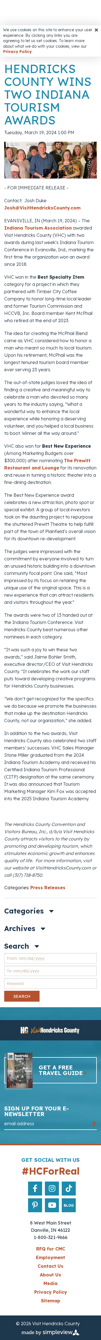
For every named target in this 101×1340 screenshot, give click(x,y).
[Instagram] (52, 1188)
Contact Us (50, 1266)
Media (50, 1283)
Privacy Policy (17, 51)
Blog (69, 1205)
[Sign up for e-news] (95, 1123)
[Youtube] (52, 1205)
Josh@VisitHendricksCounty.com (42, 208)
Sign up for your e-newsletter (36, 1111)
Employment (50, 1257)
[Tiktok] (69, 1188)
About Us (50, 1275)
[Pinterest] (35, 1205)
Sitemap (50, 1300)
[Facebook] (35, 1188)
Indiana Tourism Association (38, 228)
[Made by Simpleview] (51, 1332)
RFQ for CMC (50, 1249)
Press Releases (47, 887)
